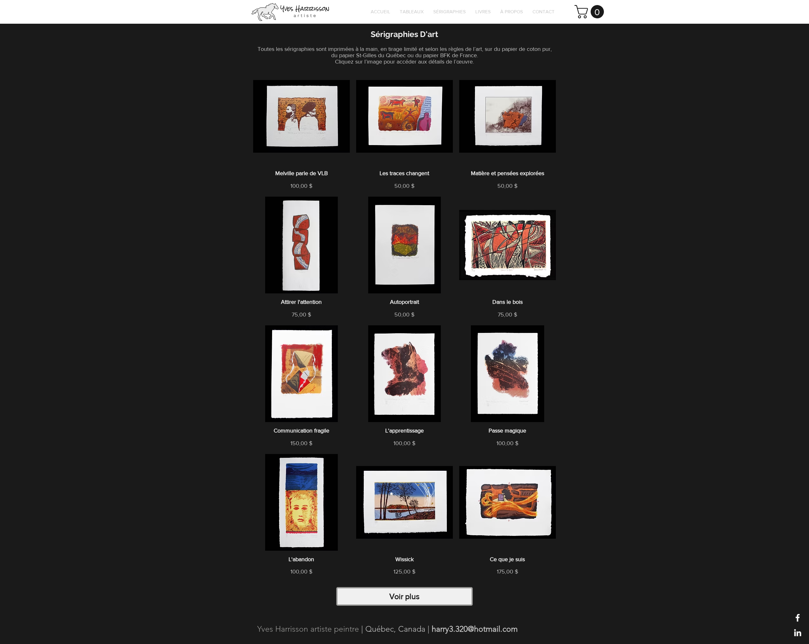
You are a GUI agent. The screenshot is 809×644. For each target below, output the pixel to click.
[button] (591, 11)
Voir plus (404, 596)
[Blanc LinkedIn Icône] (798, 633)
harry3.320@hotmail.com (475, 629)
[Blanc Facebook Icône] (798, 618)
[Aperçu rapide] (301, 116)
